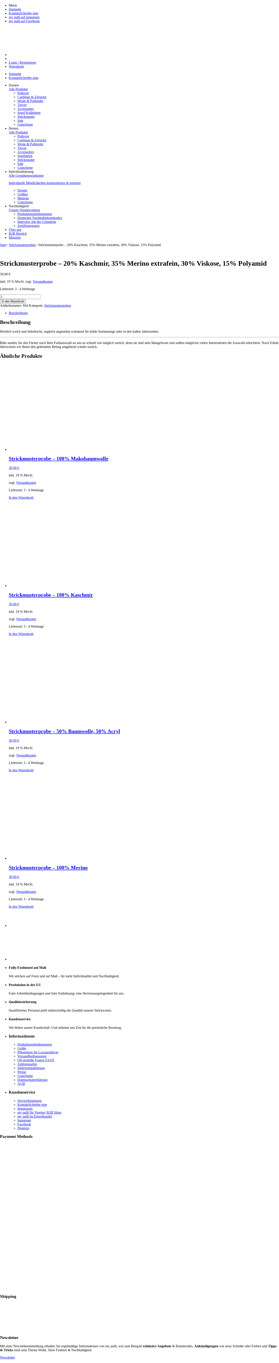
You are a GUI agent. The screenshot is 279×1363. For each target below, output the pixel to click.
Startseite (15, 74)
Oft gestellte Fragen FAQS (35, 1060)
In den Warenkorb (13, 301)
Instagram (24, 1120)
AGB (21, 1084)
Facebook (24, 1124)
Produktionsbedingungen (34, 1044)
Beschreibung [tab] (18, 313)
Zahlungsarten (27, 1064)
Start (3, 245)
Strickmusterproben (22, 245)
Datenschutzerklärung (32, 1080)
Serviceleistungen (29, 1101)
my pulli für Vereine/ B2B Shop (39, 1112)
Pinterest (23, 1128)
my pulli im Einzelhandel (34, 1116)
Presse (21, 1072)
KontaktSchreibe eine (23, 78)
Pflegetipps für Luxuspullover (37, 1052)
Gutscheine (25, 1076)
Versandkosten (43, 281)
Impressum (24, 1108)
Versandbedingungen (31, 1056)
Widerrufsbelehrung (31, 1068)
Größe (21, 1048)
